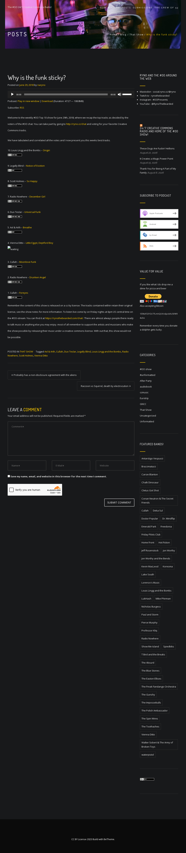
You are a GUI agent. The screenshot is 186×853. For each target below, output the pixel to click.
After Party (146, 380)
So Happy (32, 181)
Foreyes (23, 292)
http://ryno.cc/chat (76, 124)
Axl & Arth (50, 351)
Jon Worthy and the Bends (155, 558)
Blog (123, 34)
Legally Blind (84, 351)
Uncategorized (148, 415)
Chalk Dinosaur (150, 482)
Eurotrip (144, 398)
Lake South (147, 574)
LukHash (146, 598)
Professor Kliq (149, 630)
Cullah (59, 351)
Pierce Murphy (149, 622)
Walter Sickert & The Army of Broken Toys (157, 744)
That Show (136, 34)
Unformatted (147, 421)
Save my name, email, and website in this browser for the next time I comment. (59, 476)
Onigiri (46, 150)
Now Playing (110, 8)
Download (47, 101)
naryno (41, 85)
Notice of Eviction (35, 165)
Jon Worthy (169, 550)
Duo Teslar (70, 351)
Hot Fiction (164, 542)
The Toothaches (150, 726)
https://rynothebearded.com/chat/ (64, 318)
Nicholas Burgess (151, 606)
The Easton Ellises (151, 678)
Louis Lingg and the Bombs (106, 351)
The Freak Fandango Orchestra (158, 686)
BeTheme (109, 839)
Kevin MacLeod (149, 566)
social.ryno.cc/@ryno (164, 91)
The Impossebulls (151, 702)
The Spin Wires (149, 718)
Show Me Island (150, 646)
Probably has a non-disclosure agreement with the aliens (45, 375)
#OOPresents (160, 99)
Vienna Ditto (41, 355)
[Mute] (119, 94)
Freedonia (166, 526)
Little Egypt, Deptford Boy (39, 242)
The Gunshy (148, 694)
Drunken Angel (37, 277)
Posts (126, 8)
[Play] (12, 94)
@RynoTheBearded (162, 103)
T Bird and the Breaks (153, 654)
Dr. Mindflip (168, 518)
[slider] (127, 94)
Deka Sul (158, 510)
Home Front (147, 542)
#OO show (145, 369)
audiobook (146, 386)
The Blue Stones (150, 670)
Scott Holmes (26, 355)
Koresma (168, 566)
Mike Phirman (163, 598)
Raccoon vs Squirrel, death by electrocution (104, 386)
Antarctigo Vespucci (152, 458)
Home (113, 34)
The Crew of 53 (166, 8)
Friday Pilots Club (150, 534)
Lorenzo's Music (150, 582)
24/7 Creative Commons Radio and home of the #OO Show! (159, 131)
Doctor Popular (149, 518)
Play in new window (28, 101)
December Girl (37, 196)
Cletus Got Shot (150, 490)
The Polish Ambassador (154, 710)
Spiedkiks (168, 646)
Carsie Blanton (149, 474)
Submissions (143, 8)
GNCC (143, 404)
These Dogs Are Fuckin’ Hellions (157, 148)
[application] (71, 94)
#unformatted (147, 375)
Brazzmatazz (148, 466)
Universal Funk (32, 212)
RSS (22, 107)
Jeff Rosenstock (150, 550)
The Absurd (147, 662)
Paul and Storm (149, 614)
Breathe (27, 227)
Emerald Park (148, 526)
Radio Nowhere (150, 638)
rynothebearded (160, 95)
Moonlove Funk (27, 262)
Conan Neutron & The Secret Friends (157, 500)
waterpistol (147, 754)
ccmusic (144, 392)
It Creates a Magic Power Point (156, 158)
